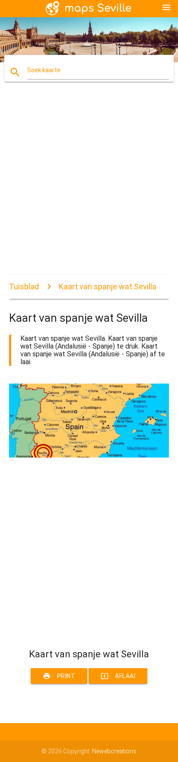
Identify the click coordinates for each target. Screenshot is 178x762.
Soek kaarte (43, 70)
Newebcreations (114, 751)
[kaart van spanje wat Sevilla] (89, 455)
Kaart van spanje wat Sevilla (107, 286)
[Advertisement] (89, 185)
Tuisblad (24, 286)
